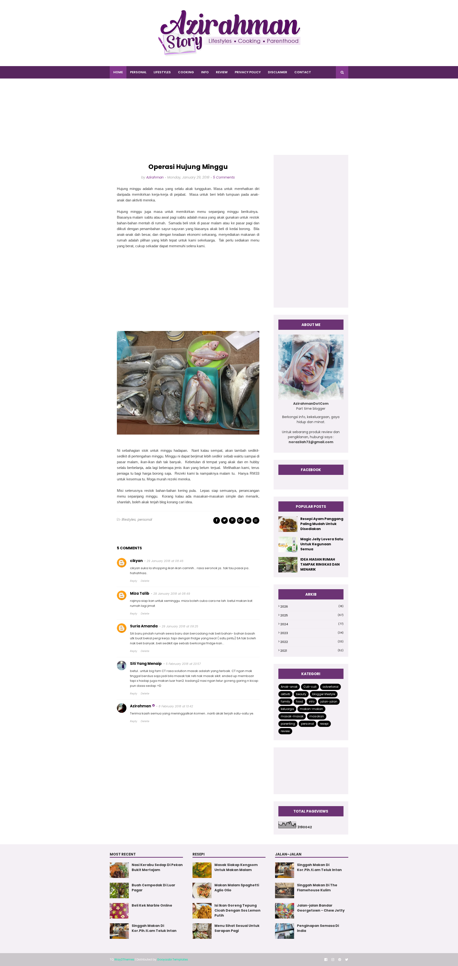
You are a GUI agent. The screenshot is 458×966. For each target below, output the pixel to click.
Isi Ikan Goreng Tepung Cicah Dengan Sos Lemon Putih (237, 910)
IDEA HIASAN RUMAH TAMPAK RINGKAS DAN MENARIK (320, 564)
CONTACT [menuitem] (302, 72)
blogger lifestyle (323, 694)
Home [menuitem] (118, 72)
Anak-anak (289, 687)
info (311, 701)
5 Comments (224, 177)
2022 (312, 642)
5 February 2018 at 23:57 (183, 664)
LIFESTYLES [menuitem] (162, 72)
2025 (312, 615)
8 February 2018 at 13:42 (176, 706)
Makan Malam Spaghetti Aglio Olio (236, 887)
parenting (288, 724)
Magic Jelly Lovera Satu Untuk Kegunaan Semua (321, 544)
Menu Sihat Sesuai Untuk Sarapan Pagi (237, 928)
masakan (316, 716)
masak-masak (292, 716)
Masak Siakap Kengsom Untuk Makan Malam (236, 867)
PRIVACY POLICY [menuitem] (248, 72)
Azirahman (155, 177)
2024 (312, 624)
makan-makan (311, 709)
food (299, 701)
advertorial (330, 687)
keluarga (287, 709)
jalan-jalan (328, 701)
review (285, 731)
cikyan (136, 560)
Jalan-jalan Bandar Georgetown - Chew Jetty (321, 908)
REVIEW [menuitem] (222, 72)
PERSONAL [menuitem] (138, 72)
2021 (312, 650)
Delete (145, 581)
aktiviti (285, 694)
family (285, 701)
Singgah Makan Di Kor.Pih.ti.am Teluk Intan (154, 928)
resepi (324, 724)
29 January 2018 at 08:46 (165, 561)
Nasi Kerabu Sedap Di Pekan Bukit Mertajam (157, 867)
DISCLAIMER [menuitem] (277, 72)
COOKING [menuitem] (186, 72)
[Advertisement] (229, 121)
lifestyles (129, 519)
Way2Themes (124, 959)
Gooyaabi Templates (172, 959)
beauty (301, 694)
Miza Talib (139, 593)
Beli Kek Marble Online (152, 905)
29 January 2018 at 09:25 (180, 626)
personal (145, 519)
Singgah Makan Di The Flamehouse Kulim (317, 887)
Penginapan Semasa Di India (318, 928)
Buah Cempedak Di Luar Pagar (153, 887)
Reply (133, 581)
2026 (312, 606)
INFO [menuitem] (205, 72)
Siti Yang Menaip (146, 663)
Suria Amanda (144, 626)
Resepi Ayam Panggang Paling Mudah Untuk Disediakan (321, 523)
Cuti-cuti (310, 687)
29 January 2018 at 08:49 (171, 594)
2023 (312, 633)
